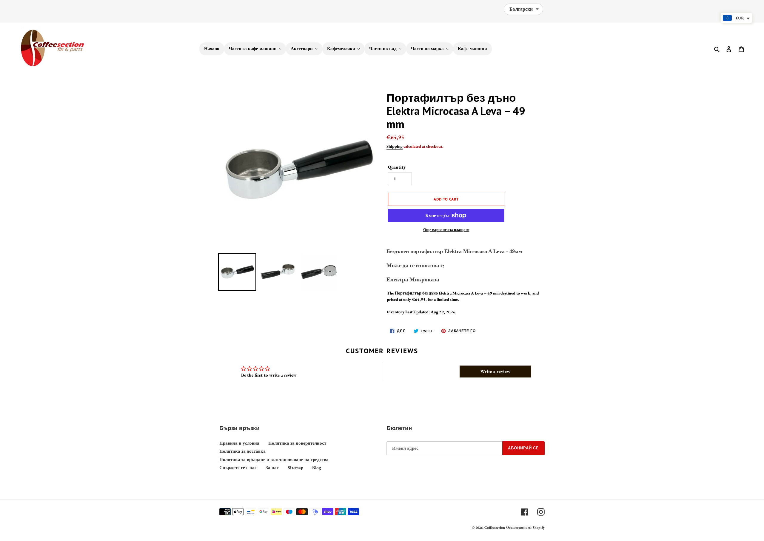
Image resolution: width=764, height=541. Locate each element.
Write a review (495, 371)
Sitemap (295, 467)
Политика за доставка (242, 451)
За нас (272, 467)
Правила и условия (239, 443)
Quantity (397, 167)
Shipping (394, 146)
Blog (316, 467)
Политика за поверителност (297, 443)
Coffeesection (494, 527)
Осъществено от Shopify (525, 527)
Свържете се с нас (238, 467)
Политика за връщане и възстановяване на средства (274, 459)
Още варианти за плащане (446, 229)
